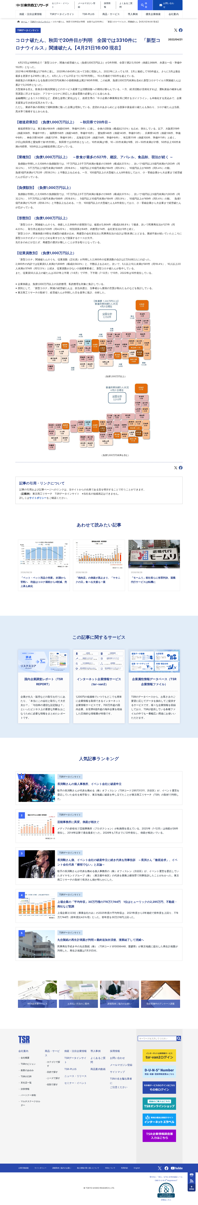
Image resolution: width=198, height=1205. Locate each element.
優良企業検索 (153, 14)
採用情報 (115, 1051)
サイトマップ (117, 1071)
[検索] (179, 1038)
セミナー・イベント (75, 1082)
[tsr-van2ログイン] (159, 1055)
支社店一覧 (26, 1082)
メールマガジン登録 (121, 1064)
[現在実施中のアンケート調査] (160, 994)
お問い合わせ (117, 1057)
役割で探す (52, 1084)
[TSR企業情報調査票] (159, 1135)
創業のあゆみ (27, 1070)
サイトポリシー (38, 497)
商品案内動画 (97, 1069)
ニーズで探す (53, 1078)
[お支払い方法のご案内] (78, 994)
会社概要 (25, 1057)
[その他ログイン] (159, 1087)
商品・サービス (111, 14)
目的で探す (52, 1072)
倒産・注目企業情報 (30, 14)
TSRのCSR (26, 1076)
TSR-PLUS (88, 14)
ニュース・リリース (75, 1076)
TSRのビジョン (28, 1064)
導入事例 (133, 14)
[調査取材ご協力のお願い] (119, 994)
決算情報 (25, 1089)
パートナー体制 (28, 1095)
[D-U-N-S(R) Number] (159, 1071)
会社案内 (174, 14)
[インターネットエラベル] (159, 1119)
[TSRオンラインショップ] (159, 1103)
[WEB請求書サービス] (37, 994)
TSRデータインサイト (62, 14)
